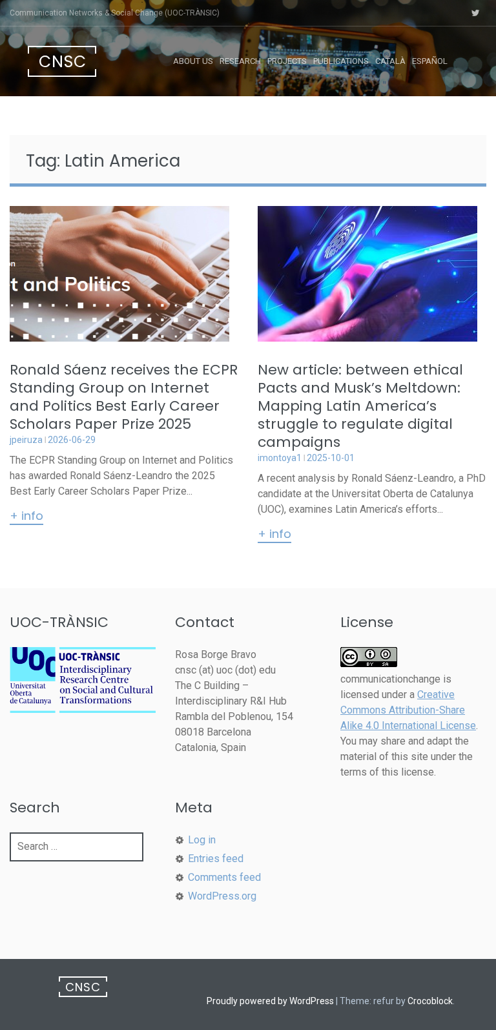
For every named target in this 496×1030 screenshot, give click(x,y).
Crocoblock (430, 1001)
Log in (202, 840)
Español (430, 61)
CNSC (63, 61)
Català (390, 61)
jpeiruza (26, 440)
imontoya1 (280, 458)
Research (240, 61)
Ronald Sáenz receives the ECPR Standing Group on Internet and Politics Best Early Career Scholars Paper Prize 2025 (124, 397)
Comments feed (224, 877)
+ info (26, 517)
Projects (287, 61)
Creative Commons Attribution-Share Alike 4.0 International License (408, 710)
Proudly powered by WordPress (270, 1001)
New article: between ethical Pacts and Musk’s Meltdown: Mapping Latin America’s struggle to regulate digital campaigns (360, 406)
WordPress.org (222, 896)
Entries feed (215, 858)
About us (193, 61)
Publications (341, 61)
